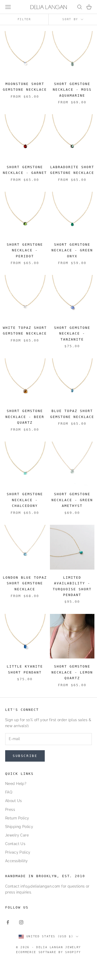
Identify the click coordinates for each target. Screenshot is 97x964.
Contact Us (15, 844)
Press (10, 809)
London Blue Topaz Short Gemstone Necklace (25, 583)
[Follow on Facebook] (7, 922)
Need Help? (15, 784)
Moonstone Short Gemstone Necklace (25, 86)
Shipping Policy (19, 827)
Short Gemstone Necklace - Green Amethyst (72, 500)
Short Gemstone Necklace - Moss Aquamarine (72, 89)
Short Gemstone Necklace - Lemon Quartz (72, 672)
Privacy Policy (18, 852)
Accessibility (16, 861)
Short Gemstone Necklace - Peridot (25, 250)
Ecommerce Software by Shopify (48, 952)
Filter (24, 19)
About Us (13, 801)
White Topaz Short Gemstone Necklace (25, 330)
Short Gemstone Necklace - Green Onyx (72, 250)
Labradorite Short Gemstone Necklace (72, 170)
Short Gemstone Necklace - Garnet (25, 170)
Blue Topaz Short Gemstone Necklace (72, 414)
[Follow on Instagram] (21, 922)
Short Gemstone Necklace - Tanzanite (72, 333)
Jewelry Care (17, 835)
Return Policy (17, 818)
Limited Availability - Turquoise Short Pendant (72, 586)
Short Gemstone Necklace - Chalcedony (25, 500)
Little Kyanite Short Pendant (25, 669)
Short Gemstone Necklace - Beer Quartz (24, 416)
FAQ (8, 792)
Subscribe (25, 756)
